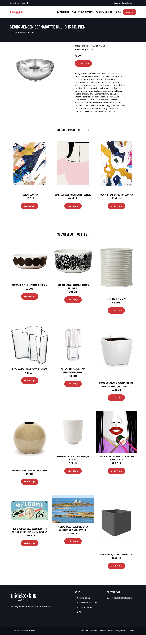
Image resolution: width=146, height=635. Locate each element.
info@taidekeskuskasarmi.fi (124, 3)
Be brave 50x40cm (29, 194)
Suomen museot (104, 12)
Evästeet (102, 630)
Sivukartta (131, 630)
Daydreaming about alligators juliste (73, 194)
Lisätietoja (83, 63)
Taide (14, 32)
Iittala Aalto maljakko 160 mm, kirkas (29, 369)
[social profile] (27, 3)
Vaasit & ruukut (27, 32)
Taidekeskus (63, 12)
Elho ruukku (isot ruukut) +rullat (116, 554)
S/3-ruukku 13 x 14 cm (116, 299)
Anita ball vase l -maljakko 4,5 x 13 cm (30, 470)
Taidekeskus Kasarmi (82, 12)
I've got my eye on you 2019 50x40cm (116, 194)
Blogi (118, 12)
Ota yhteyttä (91, 630)
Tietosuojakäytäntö (116, 630)
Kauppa (129, 12)
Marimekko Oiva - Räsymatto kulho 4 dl (30, 285)
